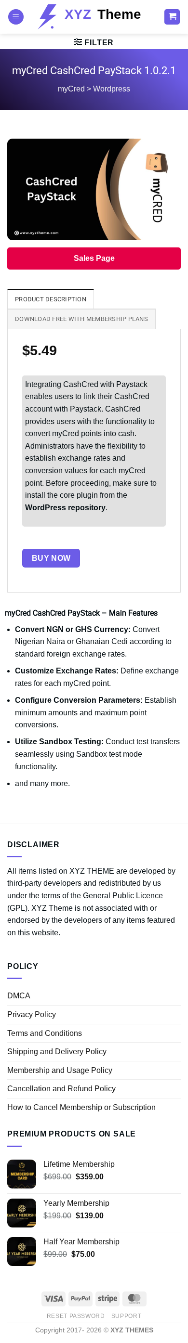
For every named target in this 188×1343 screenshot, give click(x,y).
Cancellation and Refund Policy (61, 1089)
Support (126, 1316)
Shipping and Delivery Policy (57, 1051)
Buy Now (51, 558)
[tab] (50, 299)
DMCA (18, 996)
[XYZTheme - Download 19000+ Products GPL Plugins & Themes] (94, 16)
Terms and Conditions (44, 1033)
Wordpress (111, 89)
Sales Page (94, 258)
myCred (71, 89)
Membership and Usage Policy (59, 1070)
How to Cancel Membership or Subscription (81, 1107)
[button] (16, 17)
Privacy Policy (31, 1014)
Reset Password (76, 1316)
